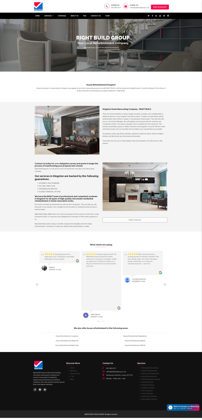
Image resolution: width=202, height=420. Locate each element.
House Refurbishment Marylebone (135, 336)
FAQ (84, 16)
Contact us (96, 16)
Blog (72, 379)
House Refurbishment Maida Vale (67, 345)
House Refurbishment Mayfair (135, 341)
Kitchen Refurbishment (149, 371)
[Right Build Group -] (38, 6)
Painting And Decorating (150, 368)
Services (48, 16)
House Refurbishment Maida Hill (67, 341)
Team (107, 16)
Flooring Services (147, 382)
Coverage (62, 16)
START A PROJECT (135, 220)
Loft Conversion (147, 391)
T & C (72, 376)
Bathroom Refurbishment (150, 374)
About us (74, 16)
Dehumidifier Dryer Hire (149, 399)
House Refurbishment (149, 376)
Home (37, 16)
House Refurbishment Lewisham (67, 336)
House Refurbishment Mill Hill (135, 345)
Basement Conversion (149, 396)
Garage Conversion (148, 388)
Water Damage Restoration (151, 379)
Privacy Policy (75, 374)
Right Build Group (89, 48)
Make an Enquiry (160, 7)
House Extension (147, 393)
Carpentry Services (148, 385)
